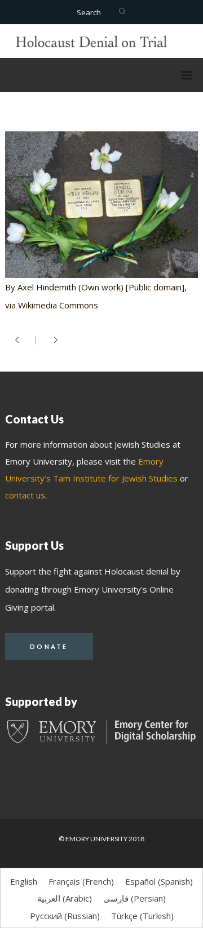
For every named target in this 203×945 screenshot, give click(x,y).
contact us (25, 495)
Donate (49, 646)
